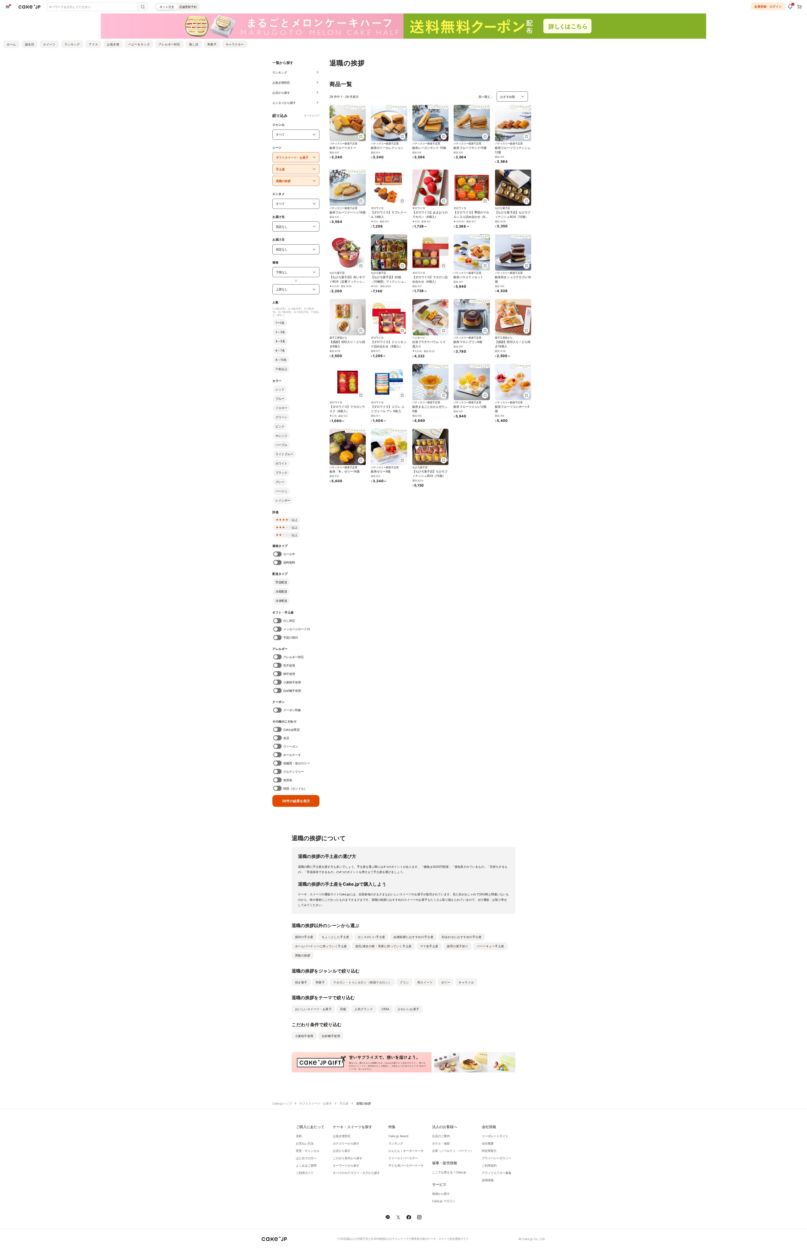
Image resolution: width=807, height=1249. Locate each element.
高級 (343, 1009)
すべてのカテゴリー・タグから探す (356, 1173)
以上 (295, 520)
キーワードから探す (346, 1165)
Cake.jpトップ (282, 1103)
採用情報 (488, 1180)
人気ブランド (364, 1009)
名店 (286, 738)
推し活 (193, 44)
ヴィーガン (290, 746)
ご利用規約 (489, 1165)
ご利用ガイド (305, 1173)
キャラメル (466, 982)
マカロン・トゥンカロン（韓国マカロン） (362, 982)
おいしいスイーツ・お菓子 (313, 1009)
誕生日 (29, 44)
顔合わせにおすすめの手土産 (461, 937)
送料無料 (289, 562)
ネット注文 (167, 7)
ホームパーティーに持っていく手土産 (321, 946)
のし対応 (289, 620)
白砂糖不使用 (292, 690)
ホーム (11, 44)
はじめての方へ (306, 1158)
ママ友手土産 (429, 946)
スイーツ (49, 44)
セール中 (289, 554)
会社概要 (488, 1143)
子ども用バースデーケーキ (406, 1165)
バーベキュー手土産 (490, 946)
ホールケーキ (292, 755)
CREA (385, 1009)
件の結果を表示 (296, 801)
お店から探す (342, 1150)
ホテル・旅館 (441, 1143)
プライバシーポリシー (496, 1158)
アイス (93, 44)
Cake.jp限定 (291, 729)
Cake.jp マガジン (443, 1201)
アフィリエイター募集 (496, 1173)
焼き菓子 (301, 982)
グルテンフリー (293, 771)
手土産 (344, 1103)
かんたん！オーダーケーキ (406, 1150)
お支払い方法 (305, 1143)
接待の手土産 (304, 937)
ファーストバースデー (403, 1158)
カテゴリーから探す (346, 1143)
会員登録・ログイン (768, 6)
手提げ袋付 (290, 637)
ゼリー (445, 982)
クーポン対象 (292, 710)
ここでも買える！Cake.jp (449, 1172)
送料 (299, 1136)
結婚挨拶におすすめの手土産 (413, 937)
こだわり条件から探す (347, 1158)
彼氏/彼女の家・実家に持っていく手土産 (383, 946)
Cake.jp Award (398, 1136)
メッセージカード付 (296, 629)
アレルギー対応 (169, 44)
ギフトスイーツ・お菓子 (315, 1103)
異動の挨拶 (302, 955)
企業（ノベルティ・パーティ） (452, 1150)
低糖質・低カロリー (296, 763)
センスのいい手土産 (371, 937)
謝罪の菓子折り (457, 946)
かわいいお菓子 (408, 1009)
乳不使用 (289, 665)
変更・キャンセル (307, 1150)
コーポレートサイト (495, 1136)
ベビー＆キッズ (139, 44)
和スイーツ (425, 982)
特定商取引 (489, 1150)
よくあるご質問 (306, 1165)
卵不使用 (289, 674)
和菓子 (212, 44)
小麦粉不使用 (292, 682)
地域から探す (441, 1193)
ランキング (72, 44)
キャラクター (235, 44)
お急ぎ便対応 (342, 1136)
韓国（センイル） (295, 788)
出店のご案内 (441, 1136)
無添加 (287, 780)
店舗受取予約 (188, 7)
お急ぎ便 (113, 44)
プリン (404, 982)
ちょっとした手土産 (335, 937)
